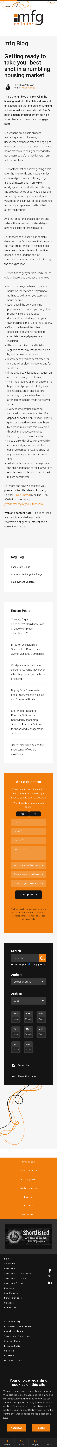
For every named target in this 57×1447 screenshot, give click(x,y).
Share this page (27, 1076)
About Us (9, 1264)
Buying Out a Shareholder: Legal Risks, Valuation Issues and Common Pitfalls (27, 695)
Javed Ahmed (28, 87)
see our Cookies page (31, 1410)
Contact (9, 1303)
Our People (11, 1293)
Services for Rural (15, 1278)
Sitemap (9, 1356)
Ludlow (28, 1197)
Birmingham (28, 1162)
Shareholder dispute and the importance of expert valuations (27, 749)
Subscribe (23, 1065)
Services (9, 1269)
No (35, 814)
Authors (16, 974)
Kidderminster (28, 1188)
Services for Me (14, 1283)
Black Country (28, 1171)
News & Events (13, 1298)
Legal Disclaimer (14, 1331)
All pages (20, 965)
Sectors (9, 1288)
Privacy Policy (30, 919)
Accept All (16, 1427)
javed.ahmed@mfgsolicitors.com (23, 503)
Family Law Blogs (20, 566)
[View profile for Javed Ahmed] (8, 86)
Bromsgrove (28, 1179)
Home (7, 1259)
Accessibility (12, 1321)
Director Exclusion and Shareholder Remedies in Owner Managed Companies (27, 649)
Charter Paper (13, 1341)
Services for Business (17, 1273)
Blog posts (38, 965)
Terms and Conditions (17, 1336)
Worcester (28, 1214)
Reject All (41, 1427)
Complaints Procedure (18, 1326)
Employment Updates (22, 581)
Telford (28, 1206)
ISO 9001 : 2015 (13, 1361)
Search (16, 951)
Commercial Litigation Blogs (26, 574)
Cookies (9, 1351)
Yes (22, 814)
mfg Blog (17, 557)
